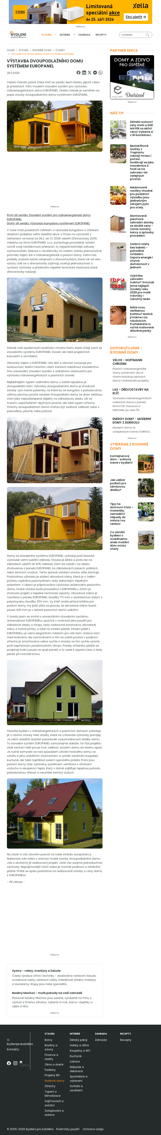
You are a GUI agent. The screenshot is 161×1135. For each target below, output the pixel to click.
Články (60, 50)
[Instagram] (15, 1065)
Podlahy (50, 1070)
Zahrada (84, 35)
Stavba (46, 35)
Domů (11, 50)
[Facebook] (9, 1065)
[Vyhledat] (148, 35)
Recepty (101, 35)
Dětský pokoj (78, 1040)
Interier (65, 35)
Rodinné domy (42, 50)
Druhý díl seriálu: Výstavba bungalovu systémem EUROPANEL (48, 223)
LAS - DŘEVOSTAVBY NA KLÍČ (131, 391)
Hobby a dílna (79, 1045)
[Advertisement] (55, 180)
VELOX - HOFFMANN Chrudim (127, 362)
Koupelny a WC (80, 1051)
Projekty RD (52, 1075)
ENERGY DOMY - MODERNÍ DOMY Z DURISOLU (132, 421)
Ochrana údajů (93, 1129)
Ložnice (75, 1061)
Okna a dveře (54, 1064)
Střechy (50, 1086)
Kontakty (13, 1049)
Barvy (48, 1040)
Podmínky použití (67, 1129)
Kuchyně (76, 1056)
